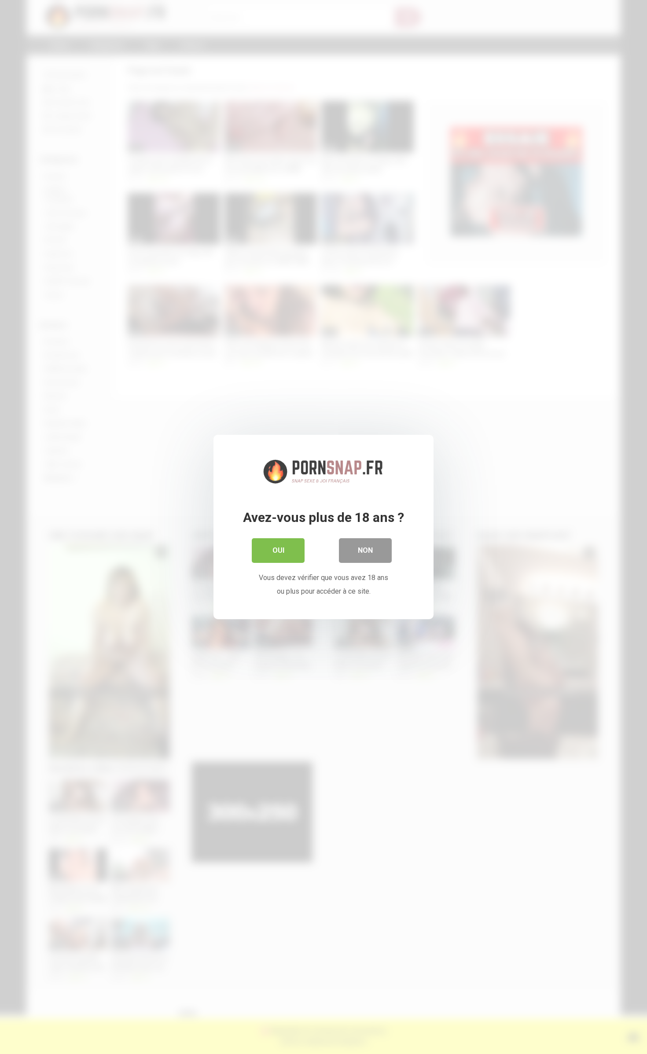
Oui (278, 550)
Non (365, 550)
